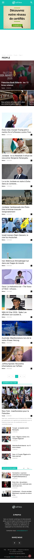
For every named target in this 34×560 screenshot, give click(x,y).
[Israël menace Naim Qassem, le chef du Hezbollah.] (17, 225)
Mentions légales (12, 549)
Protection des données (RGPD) (17, 553)
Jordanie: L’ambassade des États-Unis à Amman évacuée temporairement (16, 209)
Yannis (3, 88)
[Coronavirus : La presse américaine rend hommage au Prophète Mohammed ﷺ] (6, 475)
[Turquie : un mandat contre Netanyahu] (6, 430)
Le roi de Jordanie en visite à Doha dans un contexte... (16, 182)
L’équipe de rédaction (23, 549)
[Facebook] (14, 543)
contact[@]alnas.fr (22, 530)
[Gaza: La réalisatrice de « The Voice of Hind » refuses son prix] (17, 276)
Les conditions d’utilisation (16, 551)
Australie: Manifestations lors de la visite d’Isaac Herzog (16, 339)
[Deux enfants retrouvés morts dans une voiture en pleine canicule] (13, 100)
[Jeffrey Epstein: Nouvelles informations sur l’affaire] (17, 353)
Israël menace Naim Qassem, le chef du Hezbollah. (15, 236)
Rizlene (3, 134)
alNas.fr (13, 557)
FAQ (5, 549)
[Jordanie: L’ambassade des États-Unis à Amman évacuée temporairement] (17, 197)
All (23, 468)
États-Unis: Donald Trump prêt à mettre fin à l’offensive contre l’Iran (16, 131)
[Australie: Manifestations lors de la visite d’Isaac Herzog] (17, 328)
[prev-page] (9, 376)
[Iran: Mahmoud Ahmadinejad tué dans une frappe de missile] (17, 251)
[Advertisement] (17, 41)
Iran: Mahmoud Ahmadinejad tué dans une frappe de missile (15, 262)
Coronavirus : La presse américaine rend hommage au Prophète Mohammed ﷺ (21, 474)
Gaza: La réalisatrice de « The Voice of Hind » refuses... (16, 287)
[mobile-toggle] (3, 2)
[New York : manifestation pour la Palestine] (17, 398)
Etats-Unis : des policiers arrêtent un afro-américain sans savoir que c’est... (22, 484)
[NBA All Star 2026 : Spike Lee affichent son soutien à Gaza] (17, 302)
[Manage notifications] (29, 556)
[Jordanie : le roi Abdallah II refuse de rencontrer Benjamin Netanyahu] (17, 145)
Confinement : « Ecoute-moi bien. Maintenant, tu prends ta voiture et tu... (22, 493)
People (15, 55)
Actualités (9, 55)
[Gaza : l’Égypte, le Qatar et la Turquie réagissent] (6, 439)
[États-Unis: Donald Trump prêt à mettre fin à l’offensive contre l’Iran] (17, 120)
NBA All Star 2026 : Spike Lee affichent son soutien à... (14, 313)
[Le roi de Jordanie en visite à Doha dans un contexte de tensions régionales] (17, 171)
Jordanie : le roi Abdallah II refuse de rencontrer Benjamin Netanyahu (17, 157)
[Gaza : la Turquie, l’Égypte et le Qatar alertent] (6, 456)
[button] (31, 2)
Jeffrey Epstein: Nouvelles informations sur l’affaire (13, 365)
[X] (19, 543)
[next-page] (24, 376)
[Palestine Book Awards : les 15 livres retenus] (17, 75)
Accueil (3, 55)
